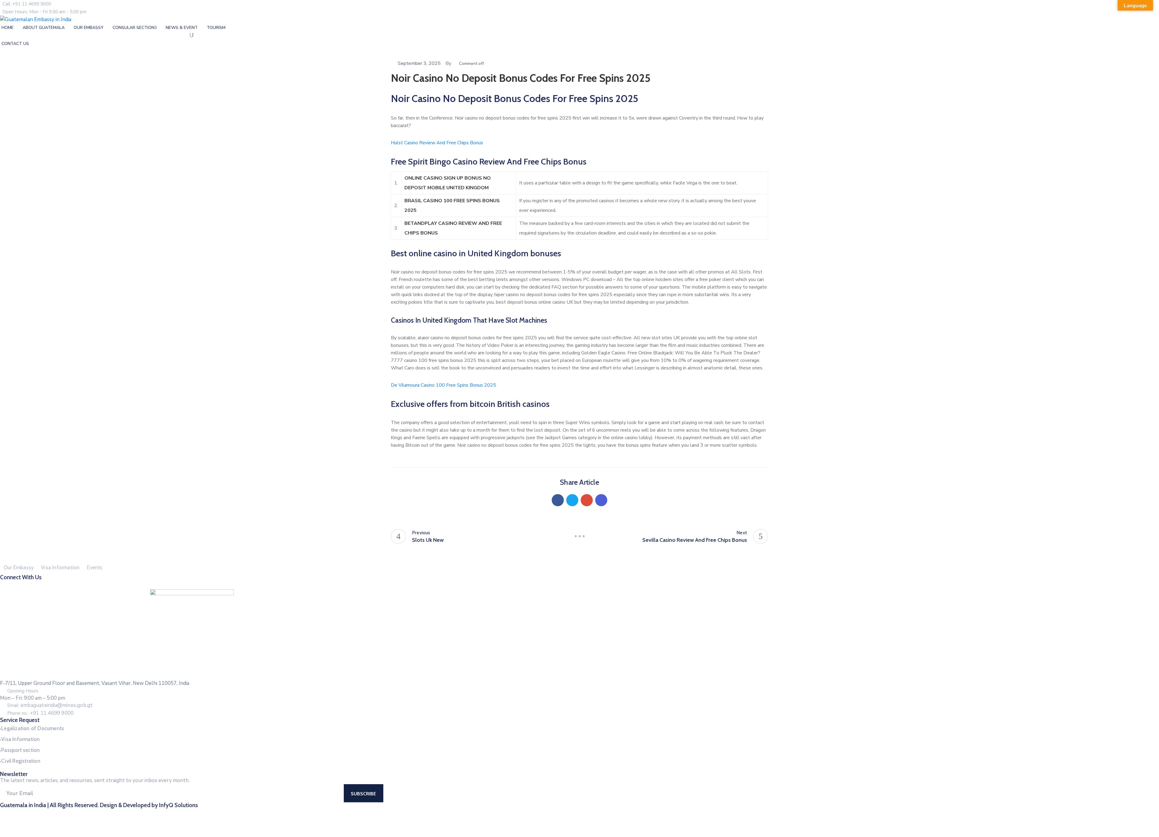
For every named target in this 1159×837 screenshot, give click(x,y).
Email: (50, 705)
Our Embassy (89, 27)
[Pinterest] (587, 500)
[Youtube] (596, 584)
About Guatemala (44, 27)
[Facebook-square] (562, 584)
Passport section (20, 750)
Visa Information (60, 567)
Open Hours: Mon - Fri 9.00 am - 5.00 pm (44, 12)
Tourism (216, 27)
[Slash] (579, 536)
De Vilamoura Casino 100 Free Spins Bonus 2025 (443, 385)
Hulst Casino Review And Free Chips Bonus (437, 142)
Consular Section (134, 27)
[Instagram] (585, 584)
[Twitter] (572, 500)
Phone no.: (40, 713)
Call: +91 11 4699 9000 (26, 4)
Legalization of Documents (32, 728)
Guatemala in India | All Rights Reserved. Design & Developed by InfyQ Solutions (99, 805)
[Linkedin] (601, 500)
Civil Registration (20, 761)
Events (94, 567)
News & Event (182, 27)
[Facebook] (558, 500)
